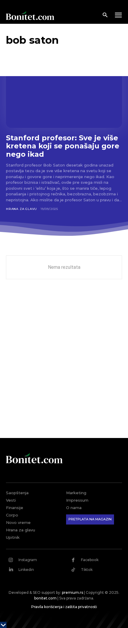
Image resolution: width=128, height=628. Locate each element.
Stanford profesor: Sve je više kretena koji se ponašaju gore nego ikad (62, 146)
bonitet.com (45, 598)
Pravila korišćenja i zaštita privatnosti (64, 607)
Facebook (90, 560)
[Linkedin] (10, 569)
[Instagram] (10, 560)
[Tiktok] (73, 569)
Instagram (27, 560)
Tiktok (87, 569)
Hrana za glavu (21, 209)
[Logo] (30, 15)
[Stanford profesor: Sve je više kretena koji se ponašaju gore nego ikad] (64, 93)
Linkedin (26, 569)
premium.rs (72, 592)
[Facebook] (73, 560)
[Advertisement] (64, 363)
